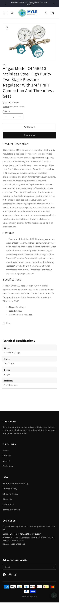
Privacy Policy (10, 489)
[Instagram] (10, 575)
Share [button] (8, 323)
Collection (8, 466)
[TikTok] (15, 575)
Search (6, 461)
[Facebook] (4, 575)
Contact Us (8, 504)
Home (6, 450)
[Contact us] (54, 595)
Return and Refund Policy (15, 483)
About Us (7, 499)
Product (7, 455)
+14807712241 (17, 544)
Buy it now (29, 135)
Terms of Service (11, 510)
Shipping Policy (10, 494)
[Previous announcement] (5, 4)
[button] (6, 13)
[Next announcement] (54, 4)
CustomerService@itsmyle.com (25, 534)
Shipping (6, 106)
